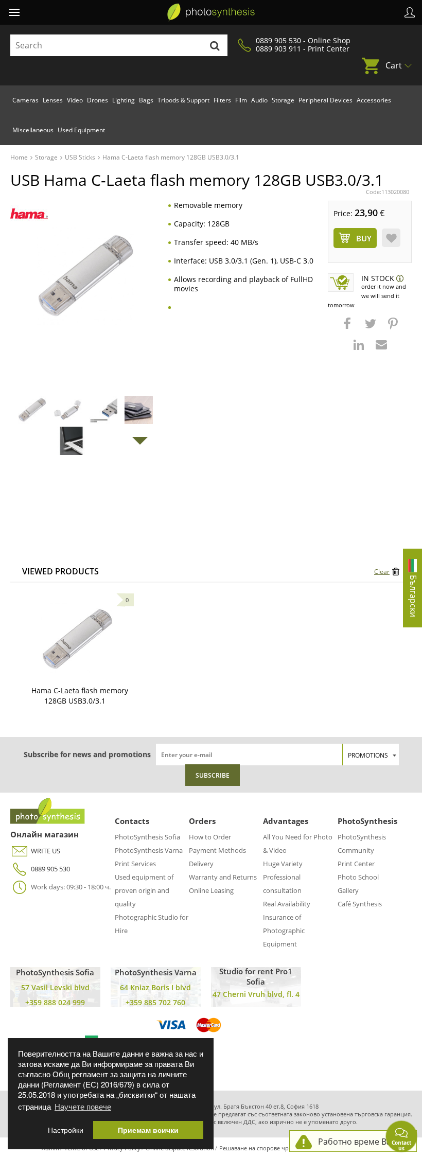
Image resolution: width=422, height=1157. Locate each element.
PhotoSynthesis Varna (149, 850)
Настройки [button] (65, 1130)
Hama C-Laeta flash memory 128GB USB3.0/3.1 (79, 696)
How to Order (210, 837)
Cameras (25, 100)
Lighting (123, 100)
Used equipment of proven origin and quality (144, 890)
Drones (97, 100)
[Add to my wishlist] (391, 238)
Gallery (348, 890)
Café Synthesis (360, 903)
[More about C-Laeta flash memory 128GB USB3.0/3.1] (77, 639)
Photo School (358, 877)
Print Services (135, 863)
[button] (348, 328)
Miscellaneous (33, 130)
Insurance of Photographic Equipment (284, 931)
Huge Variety (283, 863)
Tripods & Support (183, 100)
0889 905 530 (50, 868)
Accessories (374, 100)
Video (75, 100)
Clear (382, 571)
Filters (222, 100)
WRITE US (45, 850)
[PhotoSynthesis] (211, 12)
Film (241, 100)
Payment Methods (217, 850)
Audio (259, 100)
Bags (146, 100)
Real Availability (286, 903)
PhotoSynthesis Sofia (147, 837)
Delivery (201, 863)
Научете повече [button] (83, 1106)
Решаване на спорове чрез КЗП (263, 1148)
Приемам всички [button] (148, 1130)
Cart (393, 65)
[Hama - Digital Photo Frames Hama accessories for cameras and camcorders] (29, 214)
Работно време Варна (362, 1141)
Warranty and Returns (223, 877)
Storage (283, 100)
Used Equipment (81, 130)
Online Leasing (211, 890)
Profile (409, 12)
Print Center (356, 863)
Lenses (53, 100)
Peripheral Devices (325, 100)
